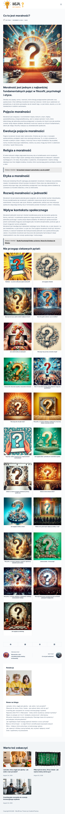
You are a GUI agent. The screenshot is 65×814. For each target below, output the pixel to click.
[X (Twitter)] (25, 644)
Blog (26, 20)
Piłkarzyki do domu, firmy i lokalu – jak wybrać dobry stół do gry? (27, 708)
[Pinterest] (40, 644)
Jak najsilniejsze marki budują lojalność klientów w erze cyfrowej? (27, 721)
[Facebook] (10, 644)
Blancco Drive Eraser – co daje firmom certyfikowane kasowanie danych (29, 724)
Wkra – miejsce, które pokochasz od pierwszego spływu (24, 726)
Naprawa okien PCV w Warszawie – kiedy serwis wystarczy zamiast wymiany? (31, 713)
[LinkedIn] (54, 644)
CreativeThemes (34, 811)
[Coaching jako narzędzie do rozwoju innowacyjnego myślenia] (17, 787)
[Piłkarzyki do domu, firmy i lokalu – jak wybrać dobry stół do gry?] (48, 759)
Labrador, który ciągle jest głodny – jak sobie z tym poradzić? (26, 706)
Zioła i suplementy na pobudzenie (17, 730)
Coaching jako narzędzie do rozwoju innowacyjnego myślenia (26, 710)
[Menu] (61, 4)
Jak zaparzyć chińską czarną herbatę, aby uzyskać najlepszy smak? (28, 728)
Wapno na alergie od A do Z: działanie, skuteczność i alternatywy (27, 715)
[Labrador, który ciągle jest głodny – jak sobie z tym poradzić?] (17, 759)
